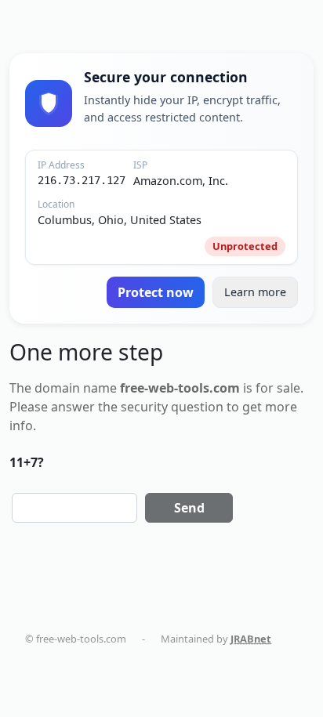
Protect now (156, 292)
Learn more (255, 291)
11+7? (26, 462)
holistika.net (273, 653)
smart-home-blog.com (173, 669)
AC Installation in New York (103, 684)
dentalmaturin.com (86, 653)
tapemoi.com (72, 669)
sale (288, 388)
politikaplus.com (187, 653)
